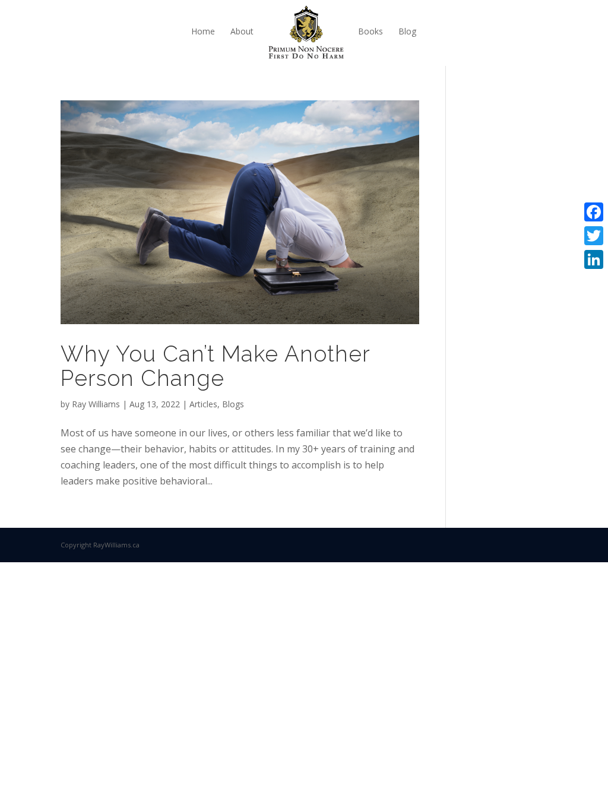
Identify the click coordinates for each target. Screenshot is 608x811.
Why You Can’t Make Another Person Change (215, 366)
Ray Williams (96, 404)
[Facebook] (594, 212)
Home (203, 31)
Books (370, 31)
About (242, 31)
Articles (203, 404)
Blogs (233, 404)
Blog (407, 31)
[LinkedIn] (594, 259)
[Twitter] (594, 236)
